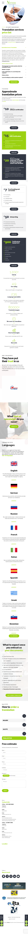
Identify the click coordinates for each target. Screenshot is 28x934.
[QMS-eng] (14, 893)
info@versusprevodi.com (6, 814)
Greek (14, 600)
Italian (14, 557)
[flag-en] (14, 464)
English (14, 470)
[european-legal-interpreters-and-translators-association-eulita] (14, 903)
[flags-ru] (14, 507)
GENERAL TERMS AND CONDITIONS (14, 917)
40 (21, 676)
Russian (14, 514)
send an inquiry (15, 100)
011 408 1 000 (4, 825)
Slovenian (14, 624)
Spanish (14, 578)
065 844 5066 (4, 810)
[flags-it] (14, 550)
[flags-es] (14, 571)
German (14, 493)
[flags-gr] (14, 593)
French (14, 535)
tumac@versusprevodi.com (7, 832)
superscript (23, 922)
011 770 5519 (4, 807)
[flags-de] (14, 486)
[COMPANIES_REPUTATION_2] (14, 886)
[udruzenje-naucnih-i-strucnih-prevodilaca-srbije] (14, 910)
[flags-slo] (14, 617)
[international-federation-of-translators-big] (14, 898)
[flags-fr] (14, 528)
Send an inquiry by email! (7, 63)
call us (4, 101)
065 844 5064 (4, 829)
